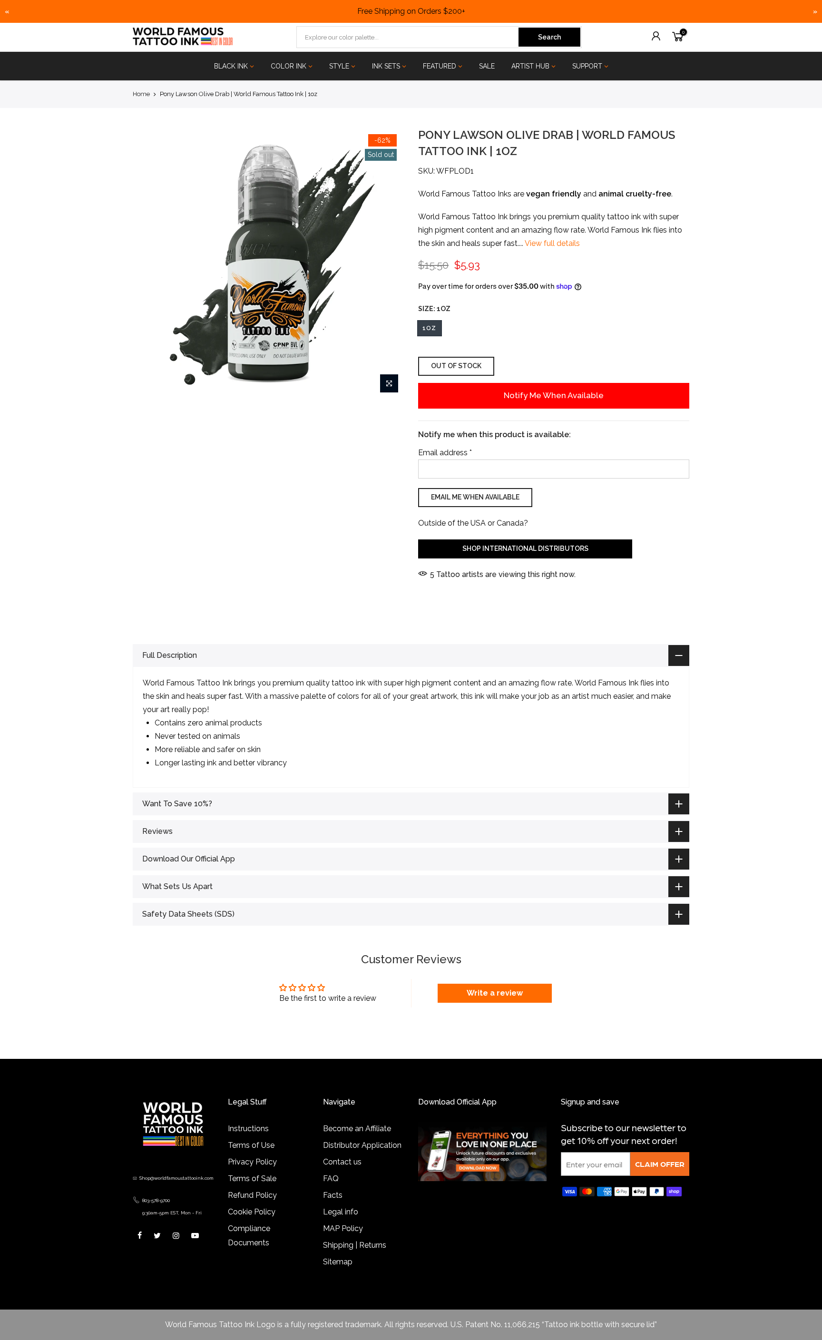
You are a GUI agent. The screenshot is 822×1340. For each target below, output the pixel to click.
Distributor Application (362, 1145)
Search (549, 37)
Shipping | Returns (354, 1245)
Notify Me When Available (554, 395)
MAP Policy (343, 1228)
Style (339, 66)
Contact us (342, 1161)
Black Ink (231, 66)
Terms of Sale (252, 1178)
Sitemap (337, 1261)
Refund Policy (252, 1195)
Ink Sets (386, 66)
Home (141, 94)
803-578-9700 (156, 1200)
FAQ (331, 1178)
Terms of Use (251, 1145)
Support (587, 66)
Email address (445, 452)
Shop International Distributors (525, 549)
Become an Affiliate (357, 1128)
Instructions (248, 1128)
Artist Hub (530, 66)
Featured (439, 66)
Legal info (340, 1211)
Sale (487, 66)
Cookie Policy (251, 1211)
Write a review (495, 993)
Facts (332, 1195)
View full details (551, 243)
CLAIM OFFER (660, 1164)
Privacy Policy (252, 1161)
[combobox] (408, 37)
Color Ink (288, 66)
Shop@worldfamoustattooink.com (176, 1178)
